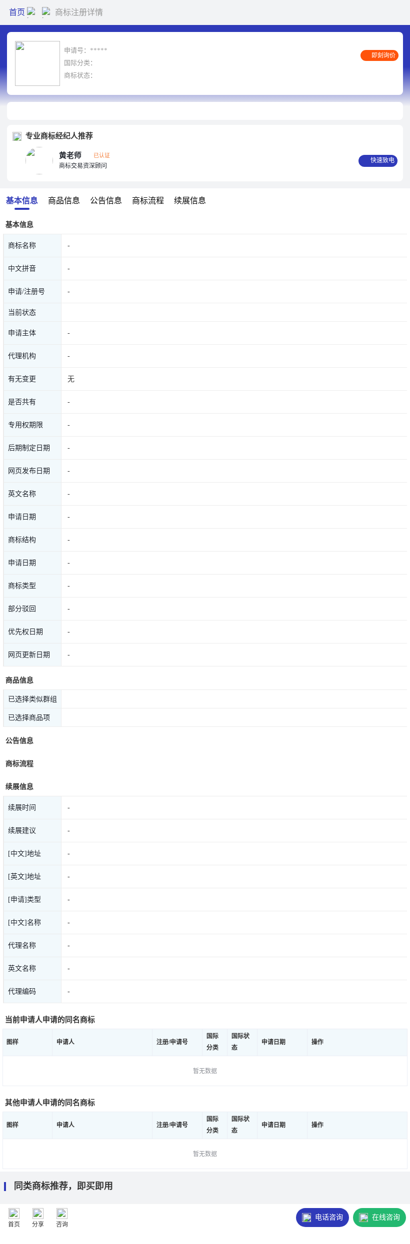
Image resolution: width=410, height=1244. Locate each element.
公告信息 (106, 200)
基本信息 (22, 200)
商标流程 (148, 200)
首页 (17, 12)
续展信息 (190, 200)
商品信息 (64, 200)
